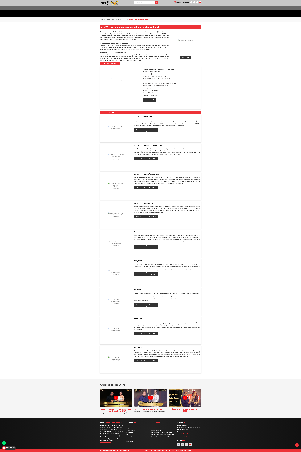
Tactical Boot (139, 232)
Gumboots (154, 426)
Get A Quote (185, 57)
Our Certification (153, 8)
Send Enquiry (148, 100)
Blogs (184, 8)
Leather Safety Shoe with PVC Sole (161, 437)
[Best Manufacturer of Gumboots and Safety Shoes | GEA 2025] (116, 398)
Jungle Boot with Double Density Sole (148, 145)
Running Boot (139, 347)
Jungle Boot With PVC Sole (144, 203)
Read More (139, 130)
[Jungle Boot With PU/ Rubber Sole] (116, 186)
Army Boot (138, 318)
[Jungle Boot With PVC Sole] (116, 215)
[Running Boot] (116, 359)
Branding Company (187, 450)
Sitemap (128, 439)
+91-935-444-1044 (182, 436)
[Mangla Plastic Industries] (109, 2)
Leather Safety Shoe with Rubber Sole (162, 434)
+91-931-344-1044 (182, 2)
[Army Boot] (116, 330)
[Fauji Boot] (116, 301)
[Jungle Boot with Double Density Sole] (116, 157)
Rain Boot (154, 428)
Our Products (134, 8)
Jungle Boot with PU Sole (143, 116)
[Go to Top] (297, 445)
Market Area (129, 441)
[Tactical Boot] (116, 244)
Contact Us (197, 8)
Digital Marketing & (175, 450)
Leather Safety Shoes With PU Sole (161, 432)
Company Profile (117, 8)
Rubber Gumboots (156, 430)
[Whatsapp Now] (4, 443)
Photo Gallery (170, 8)
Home (103, 8)
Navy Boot (138, 261)
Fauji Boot (137, 290)
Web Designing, (165, 450)
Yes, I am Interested (110, 64)
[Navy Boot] (116, 273)
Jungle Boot (122, 19)
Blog (127, 434)
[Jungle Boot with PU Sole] (116, 128)
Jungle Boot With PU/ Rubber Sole (146, 174)
